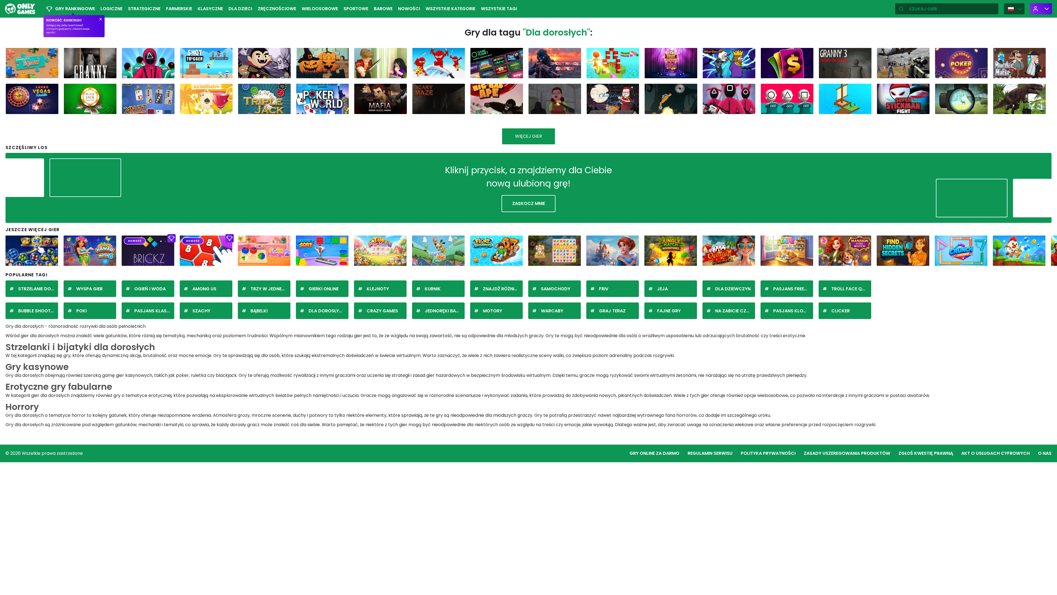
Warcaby (552, 311)
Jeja (662, 289)
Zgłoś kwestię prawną (925, 453)
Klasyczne (210, 9)
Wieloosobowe (320, 9)
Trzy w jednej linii (270, 289)
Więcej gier (528, 136)
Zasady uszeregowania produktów (847, 453)
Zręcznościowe (277, 9)
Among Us (204, 289)
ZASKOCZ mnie (528, 203)
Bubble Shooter (37, 311)
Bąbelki (259, 311)
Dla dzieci (240, 9)
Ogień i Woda (150, 289)
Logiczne (111, 9)
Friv (603, 289)
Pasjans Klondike (793, 311)
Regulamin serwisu (710, 453)
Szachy (201, 311)
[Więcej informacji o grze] (51, 72)
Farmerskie (179, 9)
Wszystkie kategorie (450, 9)
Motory (492, 311)
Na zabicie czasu (735, 311)
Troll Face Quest (851, 289)
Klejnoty (378, 289)
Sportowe (356, 9)
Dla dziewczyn (733, 289)
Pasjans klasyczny (154, 311)
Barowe (383, 9)
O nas (1044, 453)
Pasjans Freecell (793, 289)
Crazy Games (382, 311)
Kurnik (433, 289)
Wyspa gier (89, 289)
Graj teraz (612, 311)
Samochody (555, 289)
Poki (81, 311)
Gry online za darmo (654, 453)
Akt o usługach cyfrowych (995, 453)
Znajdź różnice (501, 289)
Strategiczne (144, 9)
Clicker (840, 311)
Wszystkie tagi (499, 9)
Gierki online (324, 289)
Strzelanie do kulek (38, 289)
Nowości (409, 9)
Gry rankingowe (75, 9)
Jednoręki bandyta (445, 311)
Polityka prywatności (768, 453)
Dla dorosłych (327, 311)
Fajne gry (669, 311)
